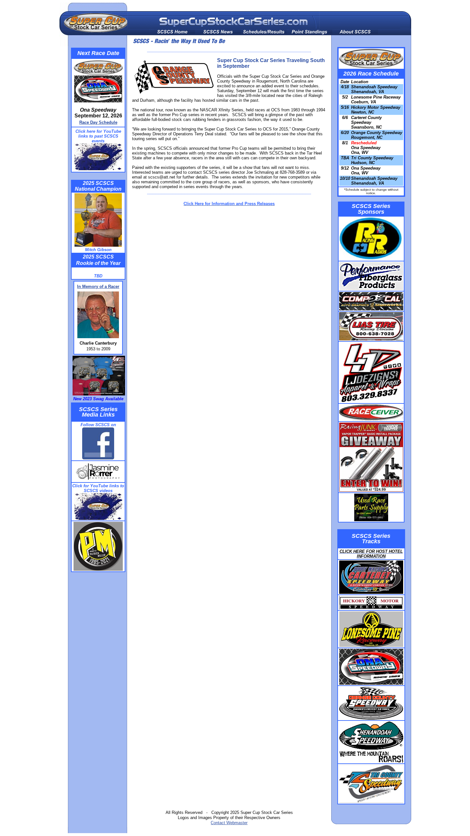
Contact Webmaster (229, 822)
